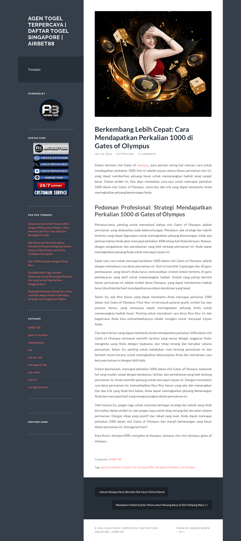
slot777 (32, 379)
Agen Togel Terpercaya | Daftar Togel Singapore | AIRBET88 (48, 31)
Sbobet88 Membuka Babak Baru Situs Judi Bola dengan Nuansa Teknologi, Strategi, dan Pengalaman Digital (50, 295)
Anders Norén (200, 528)
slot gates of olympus (167, 467)
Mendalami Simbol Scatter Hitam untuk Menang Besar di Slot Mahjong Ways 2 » (162, 504)
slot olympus (187, 467)
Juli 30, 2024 (103, 154)
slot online (34, 372)
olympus (143, 165)
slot (30, 349)
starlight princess (38, 387)
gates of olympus (38, 334)
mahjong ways (36, 342)
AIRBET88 (34, 327)
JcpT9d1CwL (125, 154)
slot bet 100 (35, 357)
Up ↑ (182, 531)
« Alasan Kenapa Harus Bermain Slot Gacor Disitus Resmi (131, 491)
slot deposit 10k (37, 364)
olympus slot (129, 467)
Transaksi (34, 69)
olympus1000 (146, 467)
